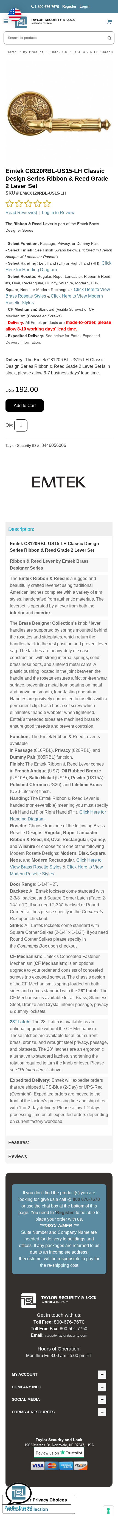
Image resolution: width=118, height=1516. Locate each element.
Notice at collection (27, 1509)
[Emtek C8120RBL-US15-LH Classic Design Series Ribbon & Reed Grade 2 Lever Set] (59, 63)
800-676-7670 (69, 1322)
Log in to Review (58, 212)
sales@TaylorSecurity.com (66, 1335)
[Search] (109, 37)
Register (69, 6)
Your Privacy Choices (44, 1500)
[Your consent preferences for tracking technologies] (108, 1511)
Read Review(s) (21, 212)
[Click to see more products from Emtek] (59, 482)
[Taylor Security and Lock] (45, 22)
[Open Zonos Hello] (12, 12)
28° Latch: (20, 1021)
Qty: (9, 425)
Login (84, 6)
